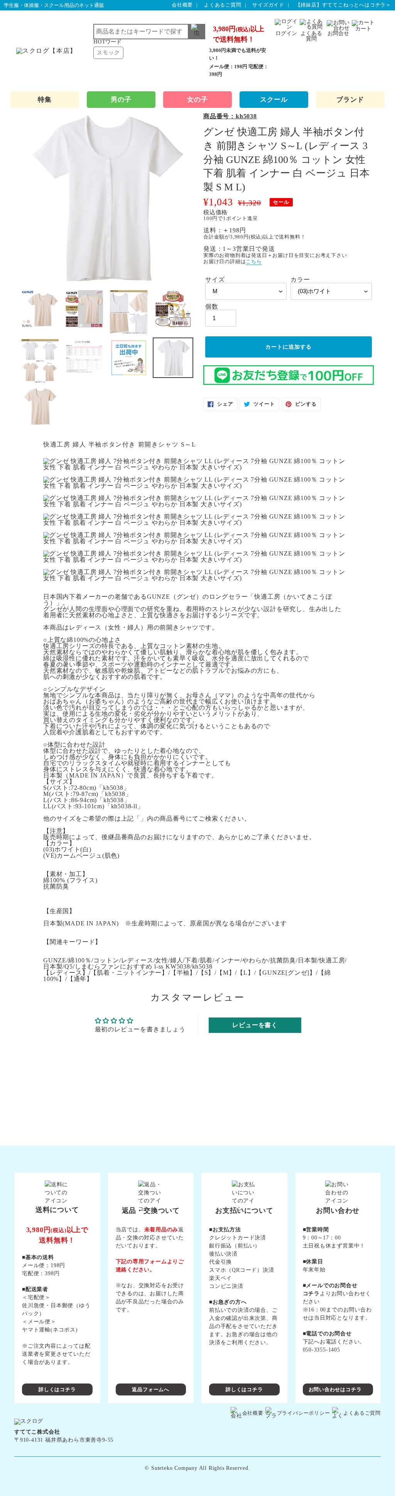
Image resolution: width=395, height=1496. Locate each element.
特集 (45, 99)
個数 (211, 307)
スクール (273, 99)
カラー (300, 280)
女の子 (197, 99)
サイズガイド (268, 4)
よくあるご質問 (222, 4)
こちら (254, 261)
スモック (108, 52)
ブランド (350, 99)
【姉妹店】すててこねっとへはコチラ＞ (343, 4)
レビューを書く (255, 1025)
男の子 (121, 99)
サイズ (215, 280)
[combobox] (149, 31)
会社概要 (182, 4)
